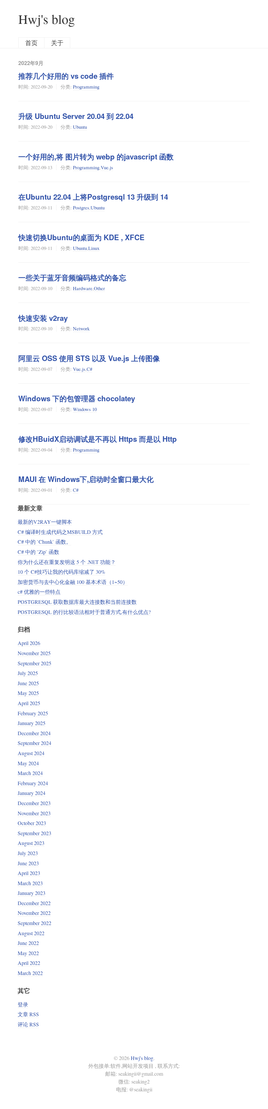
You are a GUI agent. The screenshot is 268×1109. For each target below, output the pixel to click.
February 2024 (33, 783)
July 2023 (28, 853)
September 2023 (34, 833)
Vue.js (107, 167)
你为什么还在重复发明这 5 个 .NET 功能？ (67, 561)
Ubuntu (80, 127)
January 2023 (31, 892)
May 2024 (28, 763)
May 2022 (28, 953)
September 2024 (34, 742)
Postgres (81, 207)
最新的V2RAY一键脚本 (45, 521)
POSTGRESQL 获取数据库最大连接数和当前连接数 (77, 601)
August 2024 (31, 753)
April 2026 (29, 642)
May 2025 (28, 692)
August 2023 (31, 842)
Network (81, 328)
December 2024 (34, 733)
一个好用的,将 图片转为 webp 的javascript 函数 (96, 156)
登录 (23, 1004)
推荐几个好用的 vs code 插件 (66, 76)
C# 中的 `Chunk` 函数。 (44, 541)
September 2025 (34, 663)
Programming (86, 86)
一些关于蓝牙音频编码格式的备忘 (72, 277)
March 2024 (30, 773)
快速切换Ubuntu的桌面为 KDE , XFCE (81, 237)
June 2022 (28, 942)
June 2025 (28, 683)
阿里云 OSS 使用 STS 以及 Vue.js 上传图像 (89, 358)
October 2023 (32, 822)
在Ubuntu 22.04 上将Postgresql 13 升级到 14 (93, 196)
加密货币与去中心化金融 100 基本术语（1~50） (73, 581)
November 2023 (34, 813)
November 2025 (34, 653)
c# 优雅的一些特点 (39, 591)
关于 (57, 43)
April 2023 (29, 872)
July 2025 (28, 673)
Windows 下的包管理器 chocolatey (76, 398)
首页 (31, 43)
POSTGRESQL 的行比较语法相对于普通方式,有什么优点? (84, 611)
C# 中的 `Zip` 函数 (38, 551)
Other (99, 288)
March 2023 (30, 883)
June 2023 (28, 863)
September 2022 (34, 922)
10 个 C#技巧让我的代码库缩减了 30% (61, 571)
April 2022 (29, 962)
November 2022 (34, 912)
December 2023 (34, 803)
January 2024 (31, 792)
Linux (93, 248)
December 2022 (34, 903)
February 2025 (33, 713)
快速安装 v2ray (43, 318)
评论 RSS (28, 1024)
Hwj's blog (46, 18)
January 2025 (31, 723)
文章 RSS (28, 1014)
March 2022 (30, 972)
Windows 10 (85, 409)
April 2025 (29, 703)
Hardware (82, 288)
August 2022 (31, 933)
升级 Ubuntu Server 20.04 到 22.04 (75, 116)
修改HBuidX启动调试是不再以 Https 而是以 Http (97, 439)
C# (89, 369)
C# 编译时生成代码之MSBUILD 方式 (60, 531)
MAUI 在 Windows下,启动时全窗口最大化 (86, 479)
